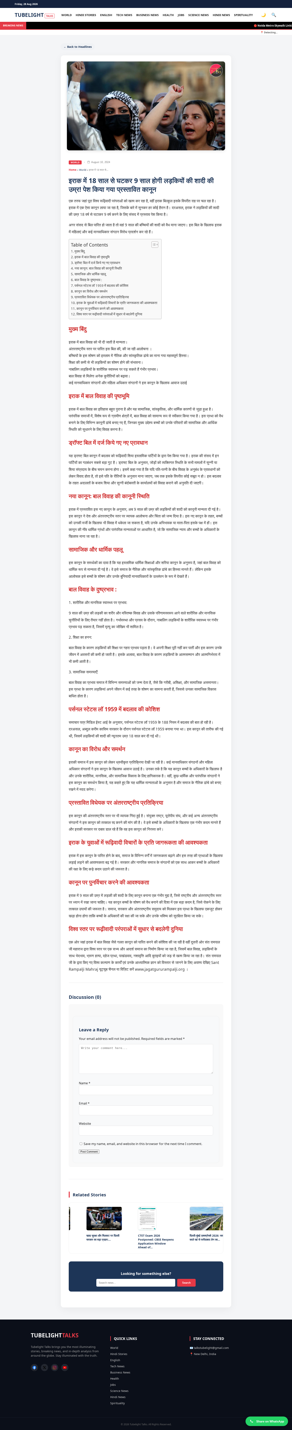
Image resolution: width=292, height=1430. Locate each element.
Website (85, 1123)
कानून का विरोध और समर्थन (90, 291)
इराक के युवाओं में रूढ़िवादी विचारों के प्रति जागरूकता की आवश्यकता (116, 302)
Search (186, 1282)
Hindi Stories (86, 15)
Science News (198, 15)
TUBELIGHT (34, 14)
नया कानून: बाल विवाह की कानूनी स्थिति (98, 268)
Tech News (124, 15)
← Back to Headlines (78, 47)
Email (84, 1103)
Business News (147, 15)
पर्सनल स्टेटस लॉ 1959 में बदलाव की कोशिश (101, 285)
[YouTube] (64, 1367)
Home (72, 170)
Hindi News (221, 15)
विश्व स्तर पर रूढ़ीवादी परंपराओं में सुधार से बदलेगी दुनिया (109, 314)
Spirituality (243, 15)
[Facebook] (34, 1367)
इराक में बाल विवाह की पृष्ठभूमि (92, 257)
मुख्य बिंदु (79, 251)
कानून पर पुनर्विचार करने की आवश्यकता (100, 308)
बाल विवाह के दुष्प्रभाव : (88, 279)
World (66, 15)
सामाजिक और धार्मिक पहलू (90, 274)
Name (84, 1083)
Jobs (181, 15)
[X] (44, 1367)
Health (168, 15)
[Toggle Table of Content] (152, 244)
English (106, 15)
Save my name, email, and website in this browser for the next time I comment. (143, 1144)
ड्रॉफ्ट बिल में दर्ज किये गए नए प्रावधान (97, 262)
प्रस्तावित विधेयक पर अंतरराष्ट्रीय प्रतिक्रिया (101, 297)
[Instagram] (54, 1367)
